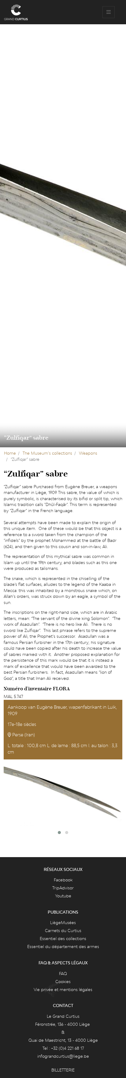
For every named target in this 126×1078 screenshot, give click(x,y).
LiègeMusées (63, 922)
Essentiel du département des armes (63, 946)
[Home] (16, 12)
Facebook (63, 879)
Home (10, 453)
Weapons (88, 453)
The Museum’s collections (47, 453)
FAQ (63, 973)
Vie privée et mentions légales (63, 989)
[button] (59, 832)
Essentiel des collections (63, 938)
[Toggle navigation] (108, 12)
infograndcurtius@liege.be (63, 1056)
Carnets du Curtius (63, 930)
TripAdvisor (63, 887)
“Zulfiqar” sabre (26, 438)
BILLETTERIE (63, 1070)
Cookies (63, 981)
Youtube (63, 895)
